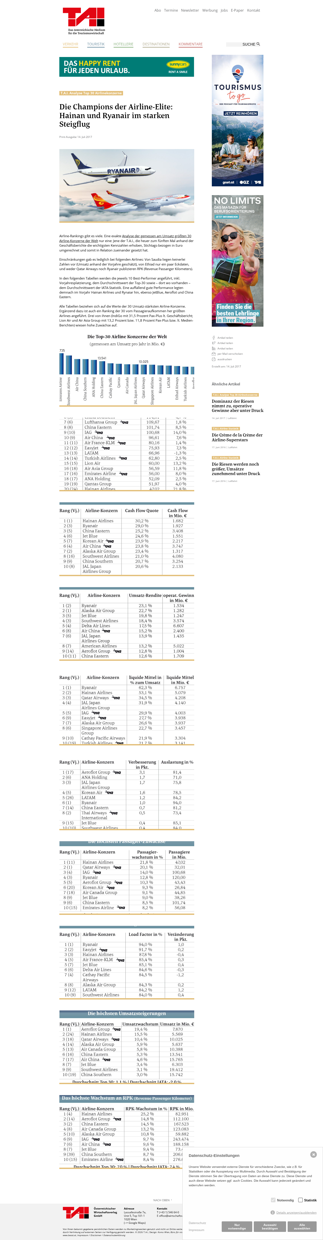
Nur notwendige (237, 1226)
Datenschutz (197, 1223)
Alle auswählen (302, 1226)
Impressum (196, 1230)
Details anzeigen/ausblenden (296, 1212)
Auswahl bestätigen (270, 1226)
